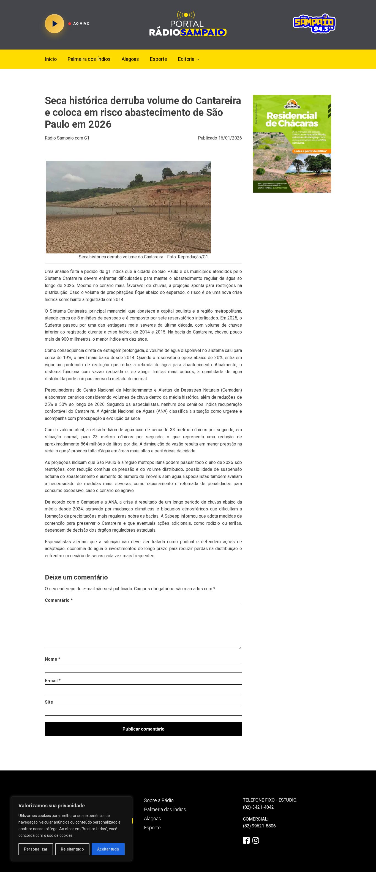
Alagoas (130, 59)
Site (49, 702)
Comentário (59, 600)
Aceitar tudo (108, 849)
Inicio (51, 59)
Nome (52, 659)
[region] (71, 829)
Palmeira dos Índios (89, 59)
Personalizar (36, 849)
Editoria (186, 59)
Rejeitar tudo (72, 849)
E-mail (53, 680)
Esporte (158, 59)
